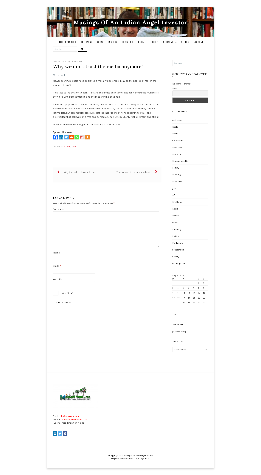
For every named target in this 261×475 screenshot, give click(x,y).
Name (57, 252)
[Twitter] (66, 137)
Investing (176, 174)
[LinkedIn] (55, 433)
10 (173, 293)
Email (57, 265)
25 (178, 302)
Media (75, 146)
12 (184, 293)
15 (199, 293)
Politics (175, 236)
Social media (170, 41)
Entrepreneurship (67, 41)
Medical (141, 41)
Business (112, 41)
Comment (59, 209)
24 (173, 302)
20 (189, 297)
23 (204, 297)
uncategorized (178, 263)
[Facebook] (55, 137)
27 (189, 302)
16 (204, 293)
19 (184, 297)
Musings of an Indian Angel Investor (130, 22)
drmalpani (76, 61)
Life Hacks (86, 41)
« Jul (174, 314)
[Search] (82, 49)
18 (178, 297)
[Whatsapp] (76, 137)
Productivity (177, 243)
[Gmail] (82, 137)
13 (189, 293)
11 (178, 293)
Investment (177, 181)
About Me (198, 41)
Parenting (176, 229)
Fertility (175, 168)
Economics (177, 147)
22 (199, 297)
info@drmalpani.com (69, 416)
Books (100, 41)
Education (127, 41)
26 (184, 302)
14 (194, 293)
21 (194, 297)
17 (173, 297)
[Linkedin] (61, 137)
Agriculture (177, 120)
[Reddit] (71, 137)
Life (174, 195)
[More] (87, 137)
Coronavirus (178, 140)
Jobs (174, 188)
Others (185, 41)
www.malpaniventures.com (74, 419)
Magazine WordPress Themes (123, 458)
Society (154, 41)
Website (57, 279)
